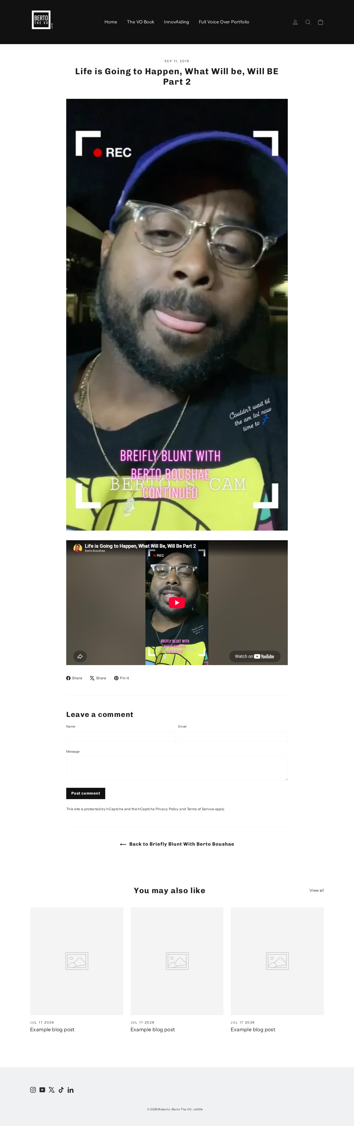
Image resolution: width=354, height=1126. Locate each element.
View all (316, 890)
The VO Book (140, 22)
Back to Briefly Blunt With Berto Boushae (181, 844)
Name (70, 726)
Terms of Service (200, 809)
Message (72, 751)
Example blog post (52, 1029)
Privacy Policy (167, 809)
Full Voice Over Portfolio (224, 22)
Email (182, 726)
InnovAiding (176, 22)
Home (111, 22)
